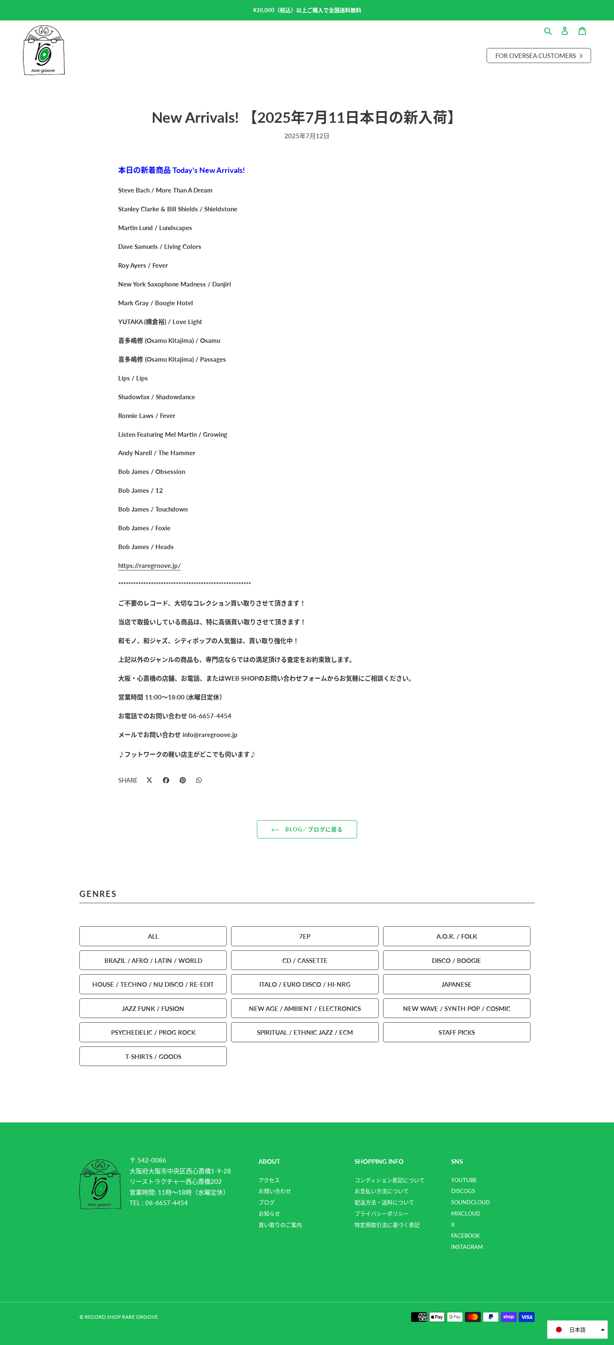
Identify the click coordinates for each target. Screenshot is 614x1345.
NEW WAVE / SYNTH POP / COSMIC (456, 1008)
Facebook (465, 1235)
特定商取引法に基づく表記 (387, 1224)
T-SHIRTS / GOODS (153, 1056)
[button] (577, 1329)
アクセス (269, 1180)
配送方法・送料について (384, 1202)
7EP (304, 936)
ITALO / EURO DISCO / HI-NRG (304, 984)
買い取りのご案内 (280, 1224)
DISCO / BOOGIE (456, 960)
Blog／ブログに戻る (313, 829)
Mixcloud (465, 1213)
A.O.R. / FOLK (456, 936)
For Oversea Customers (536, 55)
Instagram (467, 1247)
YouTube (464, 1180)
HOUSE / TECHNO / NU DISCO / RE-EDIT (153, 984)
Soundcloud (470, 1202)
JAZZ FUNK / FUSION (153, 1008)
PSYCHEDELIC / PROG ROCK (153, 1032)
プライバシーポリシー (382, 1213)
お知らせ (269, 1213)
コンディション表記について (390, 1180)
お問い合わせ (275, 1191)
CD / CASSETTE (304, 960)
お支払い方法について (382, 1191)
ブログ (267, 1202)
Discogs (463, 1191)
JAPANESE (456, 984)
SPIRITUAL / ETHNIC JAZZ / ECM (305, 1032)
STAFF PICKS (457, 1032)
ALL (153, 936)
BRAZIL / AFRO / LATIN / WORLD (153, 960)
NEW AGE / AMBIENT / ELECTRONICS (305, 1008)
